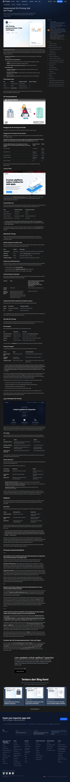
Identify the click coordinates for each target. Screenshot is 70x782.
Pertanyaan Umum (51, 78)
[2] (7, 137)
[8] (30, 388)
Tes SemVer (16, 760)
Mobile (13, 4)
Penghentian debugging (33, 333)
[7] (40, 222)
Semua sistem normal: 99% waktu (9, 770)
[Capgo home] (7, 1)
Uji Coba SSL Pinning (52, 63)
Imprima (37, 748)
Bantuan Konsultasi (39, 757)
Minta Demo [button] (60, 1)
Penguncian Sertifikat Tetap (54, 56)
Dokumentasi (16, 744)
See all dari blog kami (34, 709)
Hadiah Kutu (60, 755)
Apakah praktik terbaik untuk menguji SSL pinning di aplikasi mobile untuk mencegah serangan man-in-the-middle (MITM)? (57, 84)
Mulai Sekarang (20, 671)
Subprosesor (60, 761)
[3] (6, 229)
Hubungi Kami (38, 744)
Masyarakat (27, 742)
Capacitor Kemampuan (18, 765)
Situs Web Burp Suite (7, 335)
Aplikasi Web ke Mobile (18, 749)
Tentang (37, 742)
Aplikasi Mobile (5, 757)
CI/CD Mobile (16, 751)
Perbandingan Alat (52, 52)
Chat (25, 760)
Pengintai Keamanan (17, 763)
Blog (39, 1)
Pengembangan (24, 1)
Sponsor (26, 761)
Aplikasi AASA (16, 758)
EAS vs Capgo (49, 748)
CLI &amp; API (5, 763)
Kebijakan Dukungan (61, 744)
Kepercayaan (38, 753)
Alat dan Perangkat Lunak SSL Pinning (54, 47)
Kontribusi (37, 752)
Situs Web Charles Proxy (7, 333)
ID (45, 776)
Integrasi (4, 761)
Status (26, 758)
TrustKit (8, 61)
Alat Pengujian (51, 65)
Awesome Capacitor (17, 753)
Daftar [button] (65, 1)
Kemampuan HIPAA (39, 755)
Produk (17, 1)
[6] (14, 228)
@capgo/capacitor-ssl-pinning (19, 65)
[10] (7, 370)
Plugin (4, 759)
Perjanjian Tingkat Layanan (62, 746)
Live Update (5, 746)
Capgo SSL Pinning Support (53, 69)
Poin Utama (51, 76)
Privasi (59, 742)
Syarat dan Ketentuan (61, 751)
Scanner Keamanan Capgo (37, 645)
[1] (15, 535)
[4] (37, 140)
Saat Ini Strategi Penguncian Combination (56, 60)
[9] (41, 343)
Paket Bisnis (38, 746)
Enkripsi (21, 644)
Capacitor (8, 65)
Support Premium (28, 746)
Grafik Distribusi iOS (6, 752)
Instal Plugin (63, 719)
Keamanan (19, 4)
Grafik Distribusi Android (7, 750)
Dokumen (13, 1)
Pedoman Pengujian (52, 67)
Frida (23, 374)
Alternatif (48, 742)
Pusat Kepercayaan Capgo (25, 648)
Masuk (54, 1)
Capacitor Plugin (52, 51)
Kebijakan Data (60, 757)
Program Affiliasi (39, 759)
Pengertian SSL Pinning (52, 45)
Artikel (26, 756)
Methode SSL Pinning (52, 54)
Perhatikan (4, 754)
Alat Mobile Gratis (17, 761)
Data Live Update (5, 748)
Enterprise (31, 1)
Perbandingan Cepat (52, 43)
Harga (36, 1)
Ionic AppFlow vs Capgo (51, 744)
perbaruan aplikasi (27, 253)
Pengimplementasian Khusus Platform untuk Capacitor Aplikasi (57, 62)
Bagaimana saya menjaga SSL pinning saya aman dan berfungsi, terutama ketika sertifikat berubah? (57, 82)
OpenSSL (5, 340)
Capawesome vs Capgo (51, 750)
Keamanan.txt (60, 753)
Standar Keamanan (52, 73)
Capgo (5, 398)
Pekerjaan (37, 750)
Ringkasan (50, 74)
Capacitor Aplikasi (14, 87)
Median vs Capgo (50, 746)
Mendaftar (15, 742)
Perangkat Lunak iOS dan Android (55, 49)
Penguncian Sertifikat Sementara (55, 58)
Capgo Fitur (51, 71)
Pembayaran (27, 744)
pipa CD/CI (38, 599)
